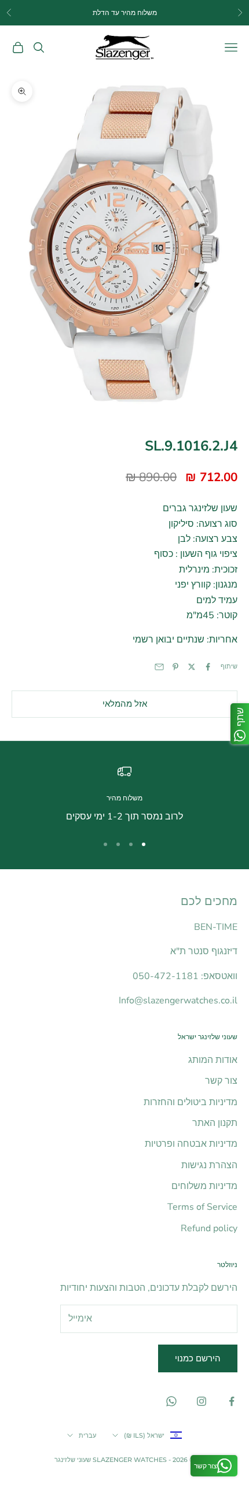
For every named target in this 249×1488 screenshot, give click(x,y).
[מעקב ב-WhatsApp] (171, 1401)
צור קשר (221, 1081)
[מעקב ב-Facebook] (231, 1401)
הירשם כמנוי (198, 1358)
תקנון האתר (214, 1123)
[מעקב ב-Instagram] (201, 1401)
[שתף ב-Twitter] (191, 666)
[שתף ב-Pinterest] (175, 666)
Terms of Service (202, 1207)
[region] (124, 794)
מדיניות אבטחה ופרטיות (191, 1144)
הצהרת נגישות (209, 1165)
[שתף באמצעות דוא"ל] (159, 666)
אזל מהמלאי (124, 704)
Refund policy (209, 1228)
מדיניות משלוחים (204, 1186)
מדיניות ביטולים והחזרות (190, 1102)
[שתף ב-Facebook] (208, 666)
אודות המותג (212, 1060)
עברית (87, 1435)
